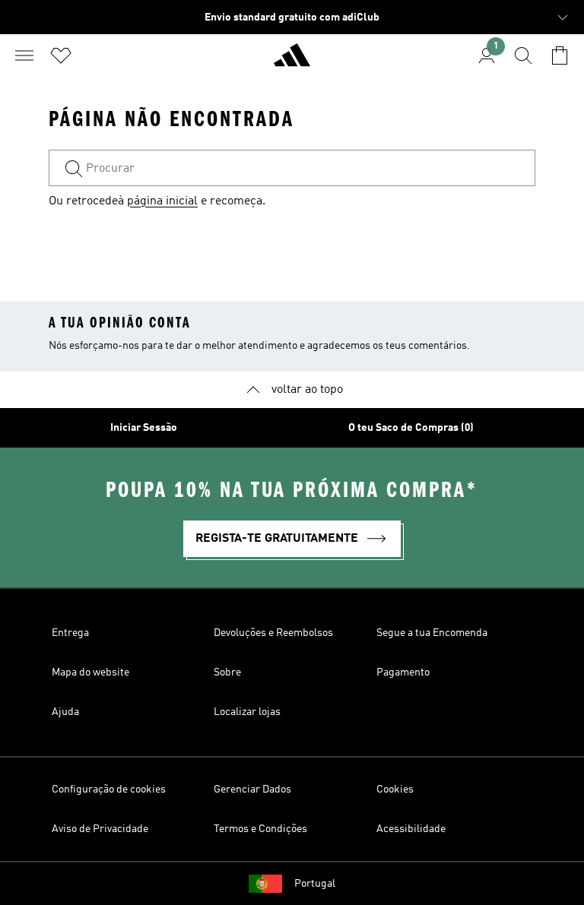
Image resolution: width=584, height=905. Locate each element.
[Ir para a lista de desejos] (61, 55)
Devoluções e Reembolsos (273, 633)
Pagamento (403, 672)
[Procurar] (523, 55)
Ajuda (65, 712)
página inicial (162, 201)
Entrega (70, 633)
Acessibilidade (411, 829)
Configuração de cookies (109, 789)
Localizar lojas (247, 712)
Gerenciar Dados (252, 789)
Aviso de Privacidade (100, 829)
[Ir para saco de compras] (559, 55)
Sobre (227, 672)
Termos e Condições (260, 829)
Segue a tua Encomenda (431, 633)
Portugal (314, 883)
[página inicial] (292, 61)
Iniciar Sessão (143, 427)
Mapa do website (90, 672)
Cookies (395, 789)
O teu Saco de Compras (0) (411, 427)
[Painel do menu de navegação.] (24, 55)
